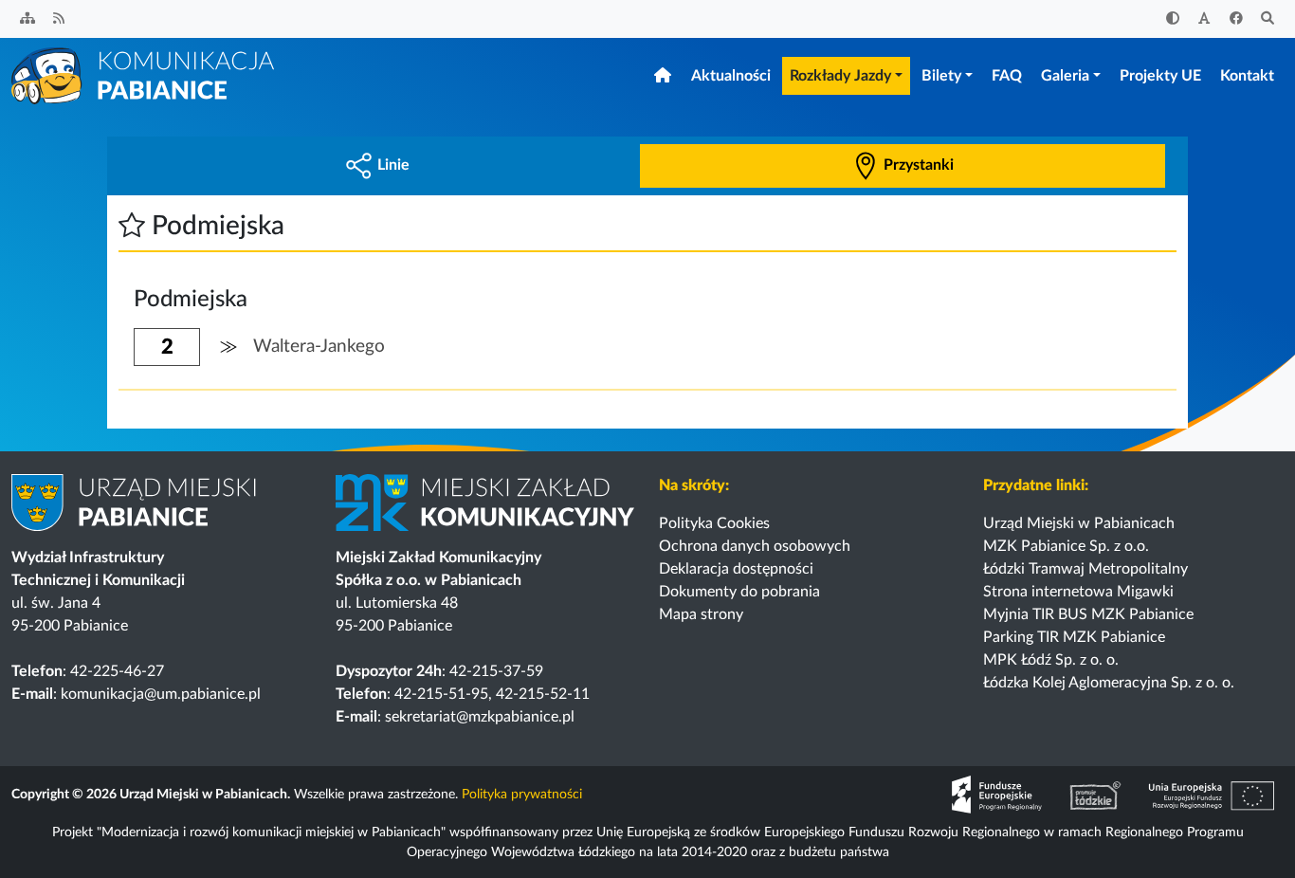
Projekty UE (1160, 75)
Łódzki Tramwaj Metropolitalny (1085, 568)
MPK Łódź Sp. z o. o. (1051, 660)
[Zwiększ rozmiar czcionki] (1205, 19)
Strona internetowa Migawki (1078, 591)
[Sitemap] (27, 19)
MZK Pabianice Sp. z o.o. (1066, 546)
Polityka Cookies (714, 523)
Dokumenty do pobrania (739, 591)
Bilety (941, 75)
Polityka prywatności (522, 794)
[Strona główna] (144, 74)
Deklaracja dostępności (736, 568)
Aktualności (731, 75)
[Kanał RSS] (60, 19)
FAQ (1007, 75)
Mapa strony (701, 614)
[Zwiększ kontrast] (1173, 19)
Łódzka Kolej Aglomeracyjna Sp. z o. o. (1108, 682)
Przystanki (919, 165)
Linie (393, 165)
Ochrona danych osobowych (754, 546)
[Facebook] (1236, 19)
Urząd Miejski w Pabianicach (1079, 523)
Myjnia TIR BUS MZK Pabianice (1088, 614)
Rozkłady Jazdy (840, 75)
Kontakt (1247, 75)
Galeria (1065, 75)
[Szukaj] (1268, 19)
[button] (132, 225)
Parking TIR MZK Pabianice (1074, 637)
